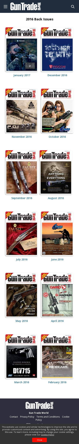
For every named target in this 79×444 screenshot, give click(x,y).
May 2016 (22, 321)
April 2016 (57, 321)
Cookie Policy (47, 434)
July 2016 (21, 259)
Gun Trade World (39, 412)
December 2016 (57, 75)
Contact (14, 416)
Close (39, 439)
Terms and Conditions (48, 416)
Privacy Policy (27, 416)
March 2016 (21, 382)
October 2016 (57, 136)
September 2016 (21, 198)
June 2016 (57, 259)
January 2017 (21, 75)
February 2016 (57, 382)
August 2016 (56, 198)
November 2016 (22, 136)
